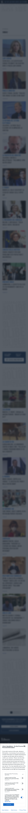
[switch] (22, 778)
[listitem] (14, 774)
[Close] (24, 746)
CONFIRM (8, 804)
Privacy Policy (22, 810)
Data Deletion (5, 810)
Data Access (14, 810)
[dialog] (14, 778)
